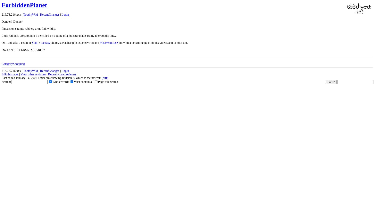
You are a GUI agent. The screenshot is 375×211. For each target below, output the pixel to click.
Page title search (108, 81)
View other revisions (33, 74)
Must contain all (83, 81)
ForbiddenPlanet (24, 5)
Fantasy (45, 42)
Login (65, 14)
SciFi (35, 42)
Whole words (60, 81)
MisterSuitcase (109, 42)
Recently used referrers (62, 74)
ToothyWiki (30, 14)
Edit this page (10, 74)
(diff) (105, 78)
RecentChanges (49, 14)
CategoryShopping (13, 63)
